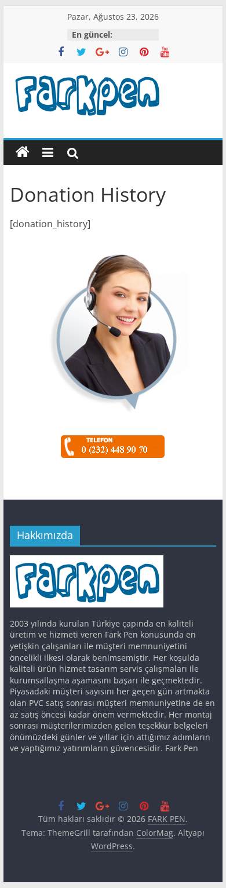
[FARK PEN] (22, 152)
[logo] (86, 560)
